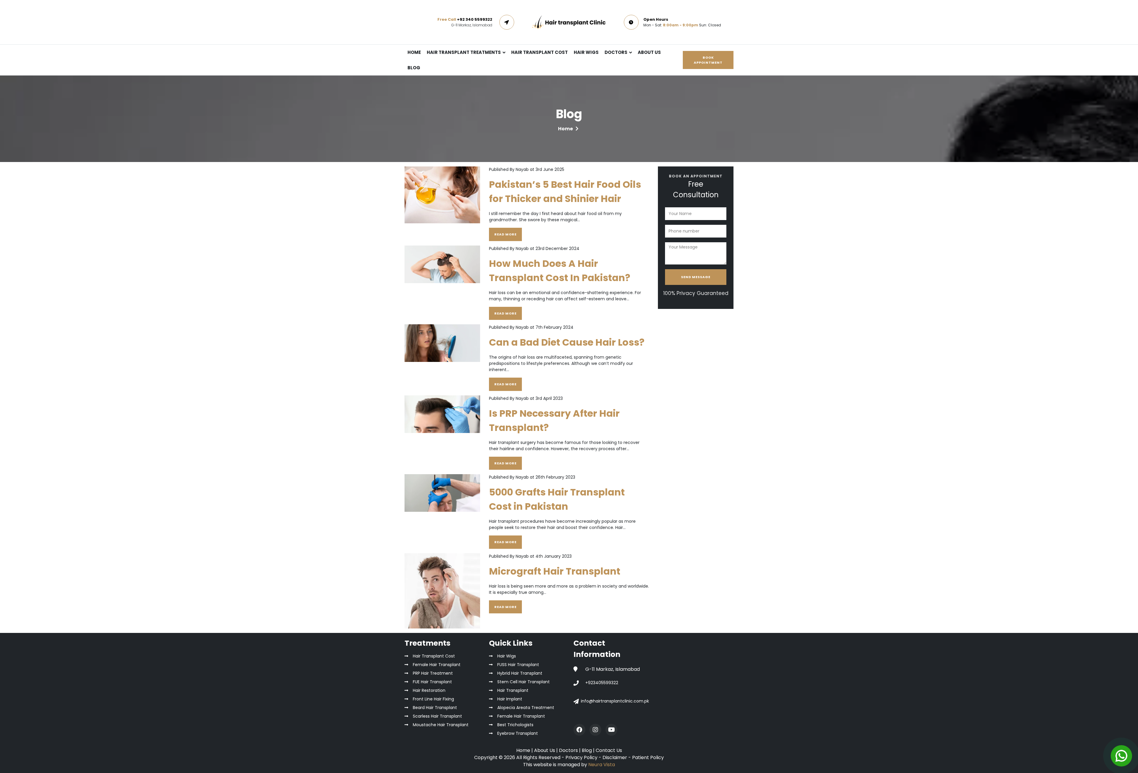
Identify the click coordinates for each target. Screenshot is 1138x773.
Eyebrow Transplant (517, 733)
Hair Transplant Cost (434, 656)
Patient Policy (648, 757)
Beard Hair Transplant (435, 708)
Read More (505, 234)
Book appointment (708, 60)
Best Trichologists (515, 725)
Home (565, 128)
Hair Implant (509, 699)
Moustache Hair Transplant (441, 725)
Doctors (569, 750)
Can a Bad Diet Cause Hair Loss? (567, 342)
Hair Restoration (429, 690)
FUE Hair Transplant (432, 682)
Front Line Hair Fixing (433, 699)
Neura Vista (601, 764)
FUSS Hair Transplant (518, 665)
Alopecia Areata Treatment (525, 708)
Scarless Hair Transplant (437, 716)
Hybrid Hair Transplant (519, 673)
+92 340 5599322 (474, 19)
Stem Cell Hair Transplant (523, 682)
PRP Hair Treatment (433, 673)
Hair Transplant (512, 690)
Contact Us (609, 750)
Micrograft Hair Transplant (554, 571)
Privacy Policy (581, 757)
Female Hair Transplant (437, 665)
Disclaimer (614, 757)
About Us (545, 750)
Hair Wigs (506, 656)
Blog (587, 750)
